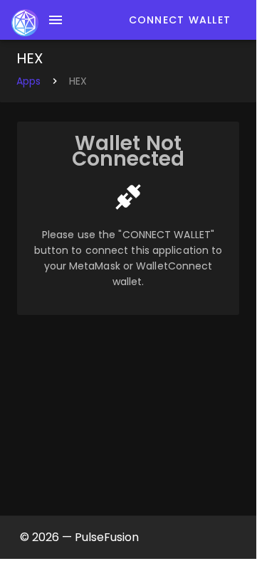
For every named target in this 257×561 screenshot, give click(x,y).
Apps (28, 81)
